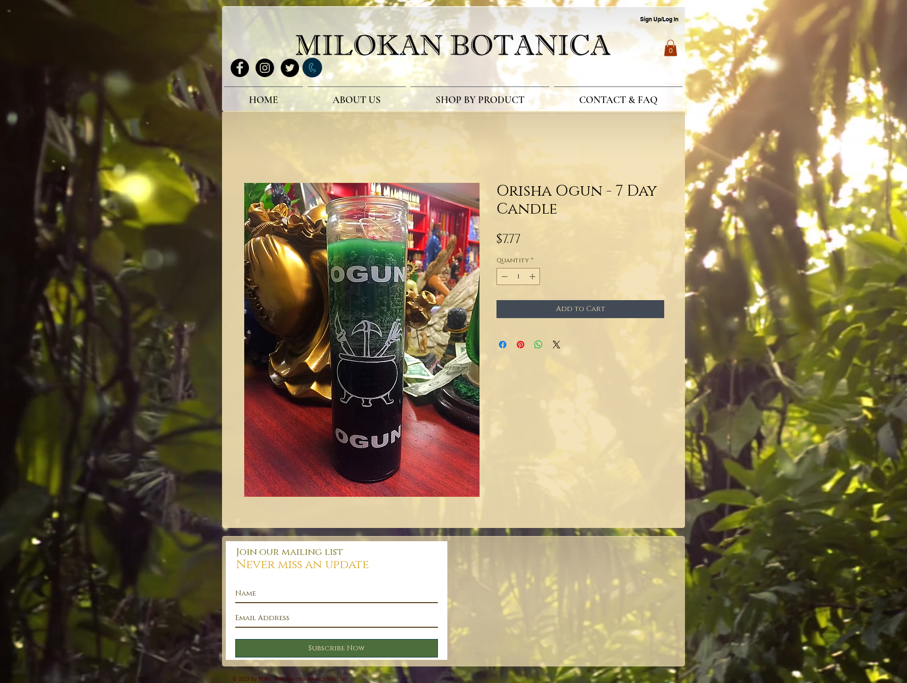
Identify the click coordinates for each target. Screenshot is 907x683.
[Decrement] (503, 278)
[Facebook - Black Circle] (240, 68)
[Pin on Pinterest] (520, 346)
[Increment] (533, 278)
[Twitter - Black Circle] (290, 68)
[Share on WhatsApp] (538, 346)
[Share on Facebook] (502, 346)
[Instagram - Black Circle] (265, 68)
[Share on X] (556, 346)
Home (254, 150)
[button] (670, 48)
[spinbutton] (518, 278)
